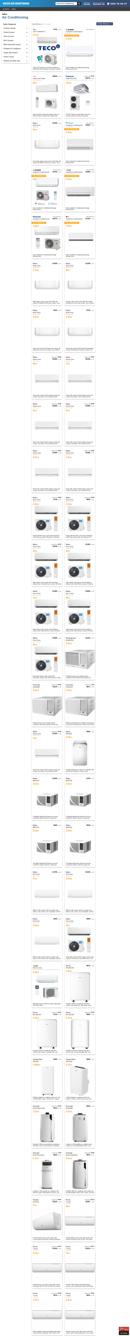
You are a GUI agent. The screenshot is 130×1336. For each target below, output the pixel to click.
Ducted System (9, 32)
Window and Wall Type (12, 61)
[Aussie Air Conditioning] (17, 3)
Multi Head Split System (12, 44)
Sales (14, 9)
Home (7, 9)
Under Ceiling (9, 57)
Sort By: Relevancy (103, 24)
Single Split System (11, 53)
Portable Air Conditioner (12, 48)
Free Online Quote (87, 3)
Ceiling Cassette (10, 28)
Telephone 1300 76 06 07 (117, 3)
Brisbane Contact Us (98, 3)
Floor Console (9, 36)
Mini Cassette (8, 40)
